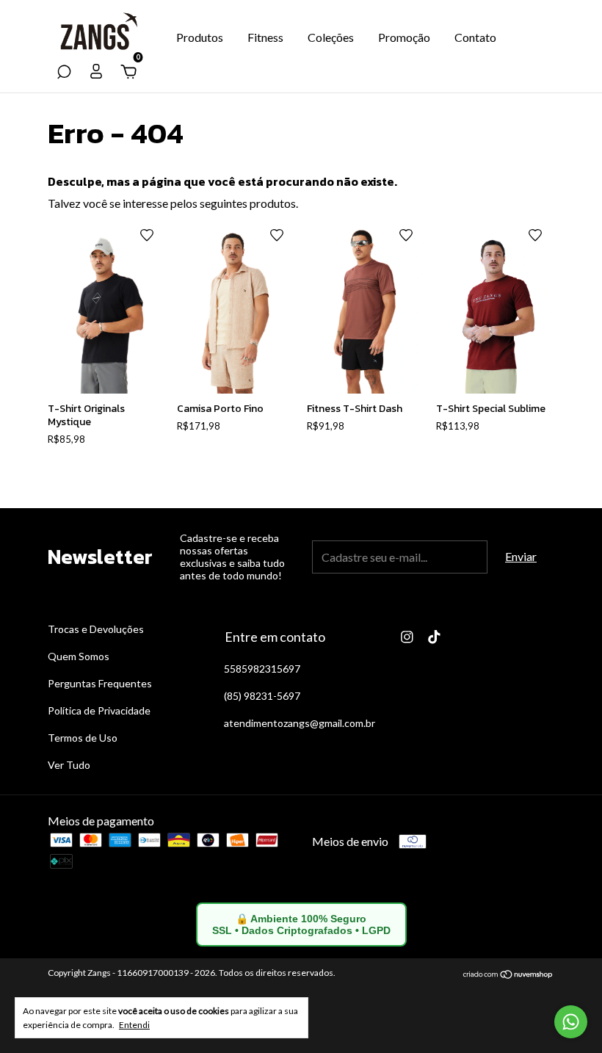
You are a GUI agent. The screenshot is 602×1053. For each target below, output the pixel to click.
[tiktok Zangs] (434, 637)
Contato (475, 37)
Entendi (134, 1024)
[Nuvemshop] (508, 975)
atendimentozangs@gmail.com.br (299, 723)
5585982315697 (262, 668)
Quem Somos (78, 656)
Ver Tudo (69, 765)
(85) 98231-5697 (262, 696)
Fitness (265, 37)
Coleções (331, 37)
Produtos (199, 37)
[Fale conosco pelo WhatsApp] (570, 1021)
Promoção (404, 37)
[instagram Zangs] (407, 637)
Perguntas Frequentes (100, 683)
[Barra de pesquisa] (64, 72)
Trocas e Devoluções (96, 629)
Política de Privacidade (99, 710)
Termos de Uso (82, 737)
